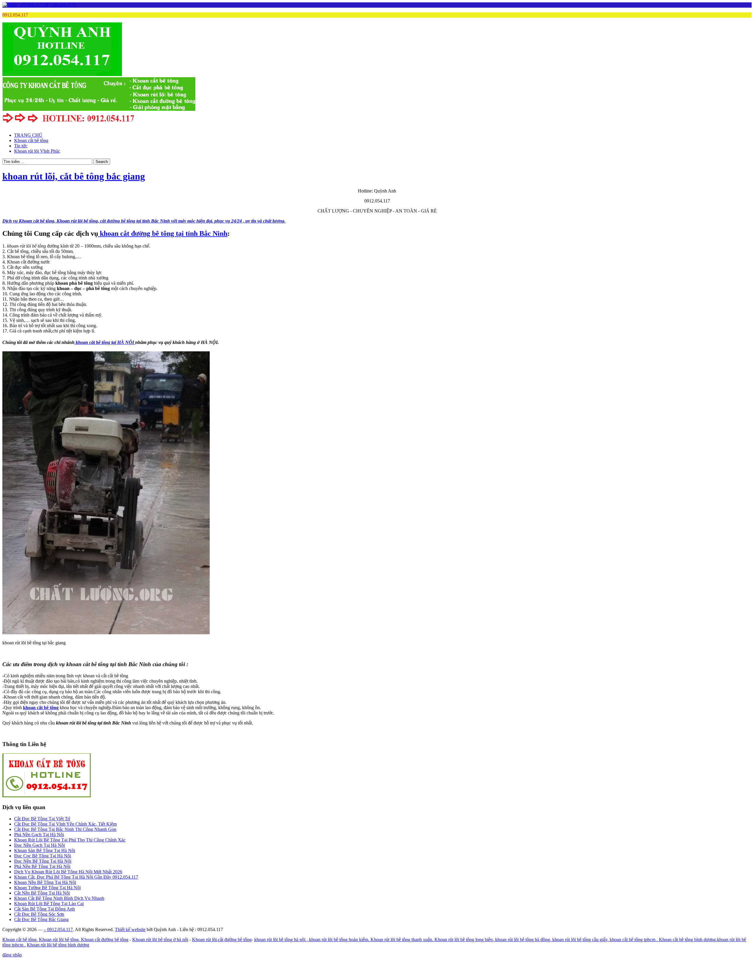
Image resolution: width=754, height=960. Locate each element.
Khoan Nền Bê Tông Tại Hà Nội (45, 882)
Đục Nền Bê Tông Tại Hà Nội (42, 861)
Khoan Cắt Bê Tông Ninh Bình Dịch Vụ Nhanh (59, 898)
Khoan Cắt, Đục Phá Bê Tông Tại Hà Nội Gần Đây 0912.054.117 (76, 877)
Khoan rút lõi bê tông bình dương (58, 944)
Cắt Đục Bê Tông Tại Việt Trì (42, 818)
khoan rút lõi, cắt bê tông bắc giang (73, 176)
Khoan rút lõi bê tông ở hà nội (160, 939)
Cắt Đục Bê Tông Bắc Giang (41, 919)
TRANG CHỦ (28, 135)
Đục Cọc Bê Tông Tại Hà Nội (42, 855)
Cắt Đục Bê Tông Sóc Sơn (39, 914)
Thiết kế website (130, 929)
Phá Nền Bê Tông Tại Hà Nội (42, 866)
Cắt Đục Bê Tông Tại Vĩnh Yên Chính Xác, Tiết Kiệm (65, 823)
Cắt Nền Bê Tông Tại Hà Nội (42, 892)
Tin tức (20, 145)
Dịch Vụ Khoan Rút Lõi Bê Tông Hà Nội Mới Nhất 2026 (68, 871)
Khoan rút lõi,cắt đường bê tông (222, 939)
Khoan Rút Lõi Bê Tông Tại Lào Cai (49, 903)
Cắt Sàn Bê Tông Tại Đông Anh (44, 908)
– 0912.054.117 (58, 929)
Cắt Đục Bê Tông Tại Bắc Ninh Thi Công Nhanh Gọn (65, 829)
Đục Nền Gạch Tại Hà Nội (39, 845)
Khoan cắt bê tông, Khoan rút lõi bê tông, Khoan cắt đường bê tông (65, 939)
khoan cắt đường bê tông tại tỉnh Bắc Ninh (162, 233)
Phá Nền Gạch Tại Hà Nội (39, 834)
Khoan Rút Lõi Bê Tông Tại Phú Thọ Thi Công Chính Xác (69, 839)
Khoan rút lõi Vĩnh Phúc (37, 151)
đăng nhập (12, 954)
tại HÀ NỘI (105, 342)
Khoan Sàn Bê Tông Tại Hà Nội (44, 850)
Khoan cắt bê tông (31, 140)
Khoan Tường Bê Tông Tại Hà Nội (47, 887)
